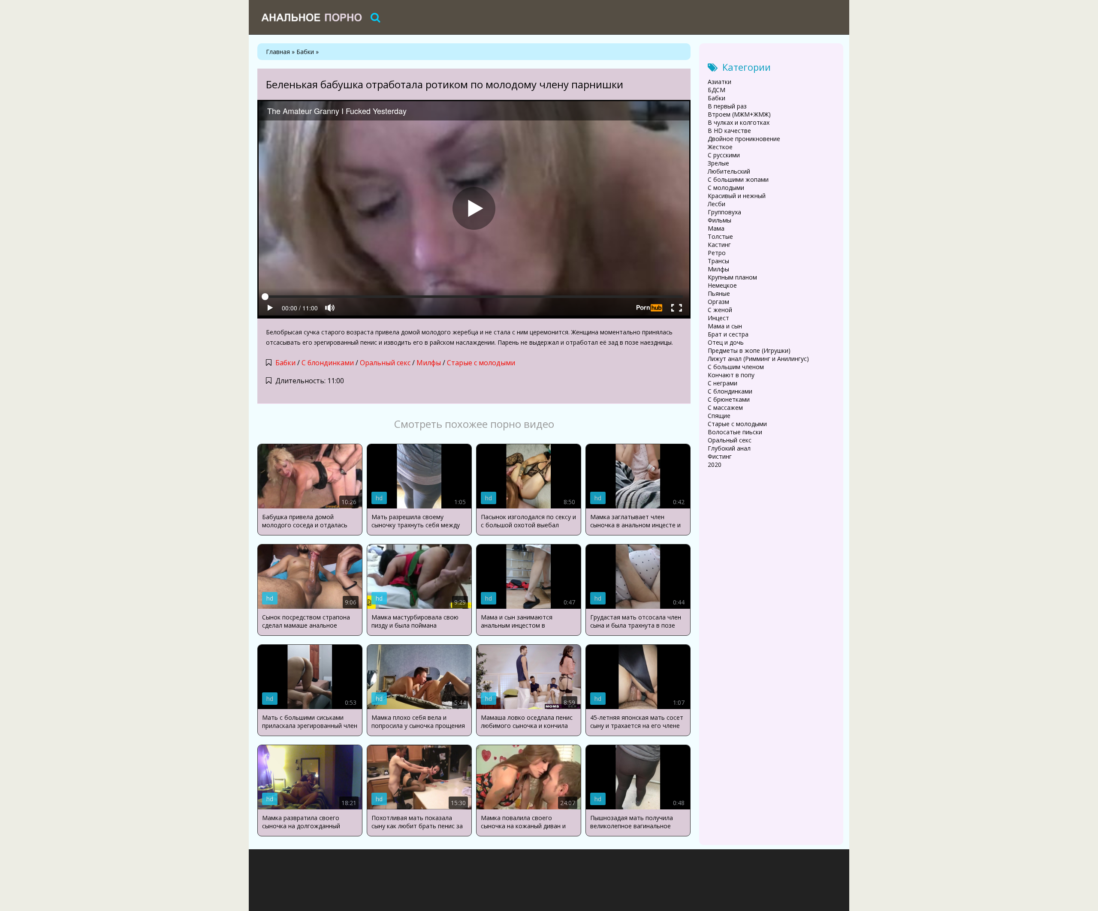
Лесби (716, 204)
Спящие (719, 416)
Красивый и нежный (737, 196)
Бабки (285, 362)
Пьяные (719, 293)
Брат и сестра (728, 334)
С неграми (722, 383)
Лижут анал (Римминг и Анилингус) (758, 359)
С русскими (724, 155)
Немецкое (722, 285)
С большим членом (736, 367)
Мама (716, 228)
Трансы (718, 261)
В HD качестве (729, 130)
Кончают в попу (731, 375)
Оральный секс (385, 362)
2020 (714, 464)
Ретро (717, 253)
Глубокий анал (729, 448)
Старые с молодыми (481, 362)
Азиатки (719, 82)
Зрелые (718, 163)
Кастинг (719, 245)
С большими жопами (738, 179)
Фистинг (720, 456)
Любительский (729, 171)
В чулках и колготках (738, 122)
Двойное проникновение (744, 139)
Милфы (428, 362)
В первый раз (727, 106)
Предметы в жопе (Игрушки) (749, 350)
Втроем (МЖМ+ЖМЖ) (739, 114)
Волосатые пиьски (735, 432)
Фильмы (719, 220)
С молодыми (726, 187)
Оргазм (718, 302)
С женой (720, 310)
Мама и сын (725, 326)
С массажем (725, 407)
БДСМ (716, 90)
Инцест (718, 318)
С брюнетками (729, 399)
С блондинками (328, 362)
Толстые (720, 236)
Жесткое (720, 147)
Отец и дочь (726, 342)
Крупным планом (732, 277)
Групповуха (724, 212)
